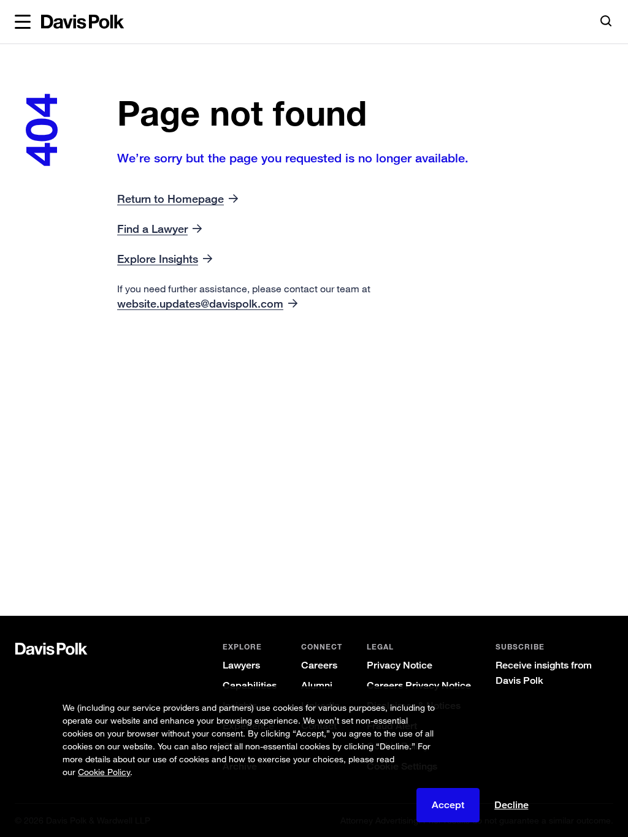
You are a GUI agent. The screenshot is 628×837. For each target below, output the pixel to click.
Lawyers (241, 665)
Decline (511, 805)
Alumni (316, 685)
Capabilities (250, 685)
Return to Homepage (170, 198)
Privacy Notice (399, 665)
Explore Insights (157, 258)
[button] (23, 22)
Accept (448, 805)
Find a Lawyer (152, 228)
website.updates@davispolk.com (200, 303)
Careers (319, 665)
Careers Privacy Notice (419, 685)
